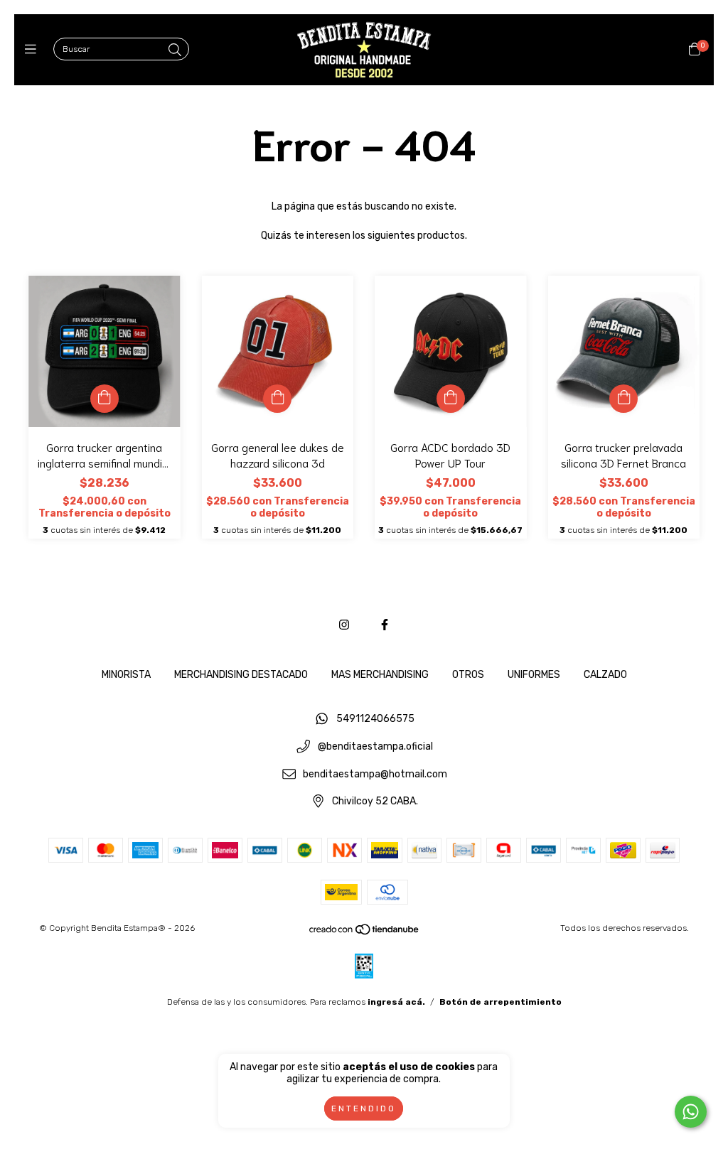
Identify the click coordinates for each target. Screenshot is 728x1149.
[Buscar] (175, 50)
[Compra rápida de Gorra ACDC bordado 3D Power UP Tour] (451, 398)
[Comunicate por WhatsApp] (691, 1112)
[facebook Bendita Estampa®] (384, 625)
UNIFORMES (534, 675)
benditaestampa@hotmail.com (375, 774)
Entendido (363, 1108)
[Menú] (33, 49)
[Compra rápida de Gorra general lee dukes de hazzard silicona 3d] (277, 398)
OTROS (468, 675)
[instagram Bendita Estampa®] (344, 625)
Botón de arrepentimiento (500, 1002)
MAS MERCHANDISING (380, 675)
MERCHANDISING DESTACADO (241, 675)
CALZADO (605, 675)
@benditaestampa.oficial (375, 747)
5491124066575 (375, 719)
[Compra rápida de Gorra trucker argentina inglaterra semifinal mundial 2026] (104, 398)
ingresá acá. (396, 1002)
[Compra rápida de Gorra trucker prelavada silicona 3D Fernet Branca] (623, 398)
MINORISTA (126, 675)
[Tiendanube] (365, 933)
